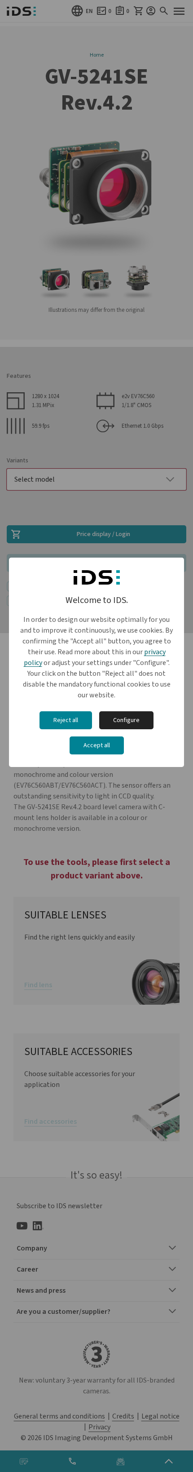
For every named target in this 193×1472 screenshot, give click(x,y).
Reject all (65, 720)
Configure (126, 720)
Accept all (96, 745)
